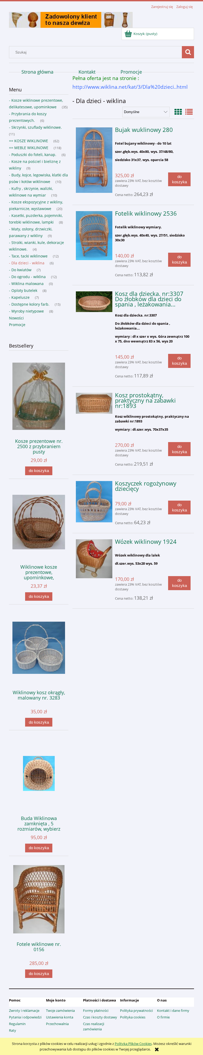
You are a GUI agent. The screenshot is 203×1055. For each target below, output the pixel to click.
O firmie (163, 1017)
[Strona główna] (71, 19)
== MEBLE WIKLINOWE (28, 147)
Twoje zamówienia (60, 1010)
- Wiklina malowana (26, 283)
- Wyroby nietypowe (26, 311)
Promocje (17, 324)
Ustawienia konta (59, 1017)
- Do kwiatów (20, 269)
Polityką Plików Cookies (133, 1043)
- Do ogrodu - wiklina (27, 276)
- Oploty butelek (23, 290)
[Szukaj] (188, 52)
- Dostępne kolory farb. (29, 304)
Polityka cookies (132, 1017)
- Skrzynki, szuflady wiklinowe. (35, 127)
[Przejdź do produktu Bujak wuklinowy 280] (94, 160)
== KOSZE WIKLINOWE (28, 140)
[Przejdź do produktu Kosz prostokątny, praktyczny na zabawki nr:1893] (94, 403)
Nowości (16, 317)
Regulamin (17, 1023)
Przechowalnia (57, 1023)
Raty (12, 1030)
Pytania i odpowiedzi (25, 1017)
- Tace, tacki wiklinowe (28, 256)
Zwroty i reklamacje (24, 1010)
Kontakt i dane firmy (173, 1010)
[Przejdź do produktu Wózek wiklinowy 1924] (94, 558)
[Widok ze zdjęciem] (178, 112)
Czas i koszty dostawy (100, 1017)
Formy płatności (95, 1010)
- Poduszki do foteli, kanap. (32, 154)
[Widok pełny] (189, 112)
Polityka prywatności (136, 1010)
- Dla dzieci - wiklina (26, 262)
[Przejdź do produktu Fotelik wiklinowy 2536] (94, 235)
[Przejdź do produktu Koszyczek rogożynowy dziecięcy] (94, 501)
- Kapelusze (19, 297)
